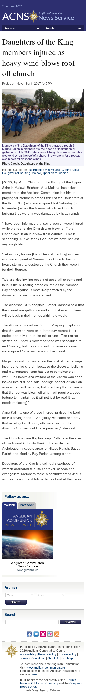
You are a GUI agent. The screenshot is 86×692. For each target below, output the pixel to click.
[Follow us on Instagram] (43, 633)
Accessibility (28, 654)
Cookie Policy (67, 654)
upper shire (50, 173)
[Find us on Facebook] (29, 633)
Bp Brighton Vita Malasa (44, 170)
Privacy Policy (47, 654)
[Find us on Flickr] (50, 633)
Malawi (36, 173)
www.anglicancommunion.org (46, 667)
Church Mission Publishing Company (48, 681)
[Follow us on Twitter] (36, 633)
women (63, 173)
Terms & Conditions (32, 658)
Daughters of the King (16, 173)
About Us (53, 658)
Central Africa (70, 170)
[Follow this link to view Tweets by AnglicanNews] (27, 541)
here (34, 674)
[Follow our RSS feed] (56, 633)
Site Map (67, 658)
